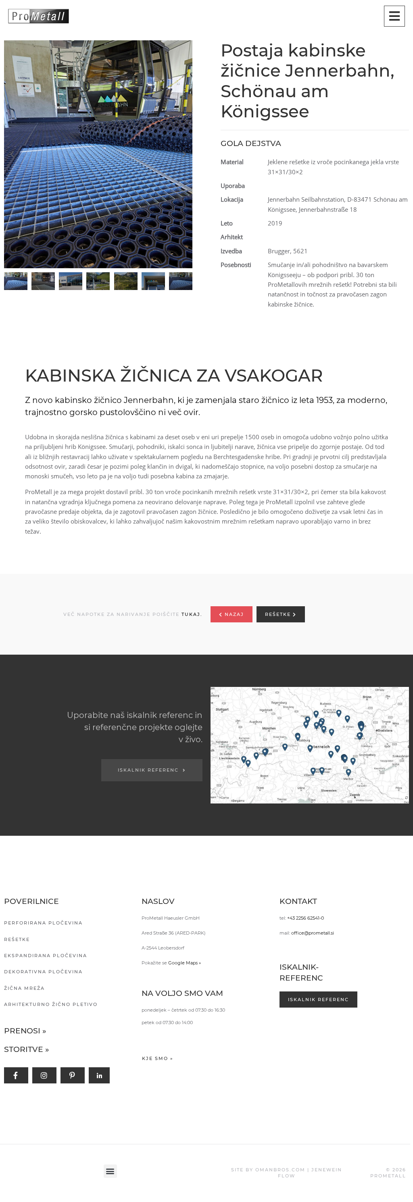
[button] (100, 154)
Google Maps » (184, 963)
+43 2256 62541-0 (305, 918)
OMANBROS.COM (280, 1170)
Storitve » (26, 1049)
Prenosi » (25, 1030)
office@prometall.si (312, 933)
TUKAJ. (191, 614)
